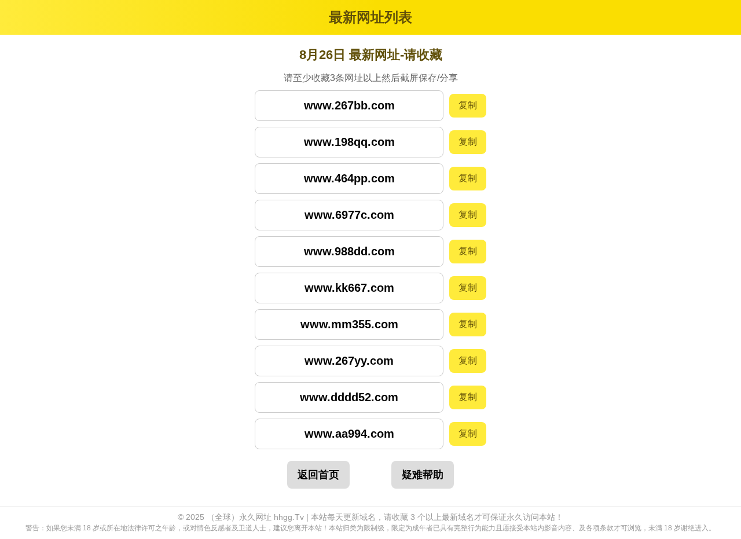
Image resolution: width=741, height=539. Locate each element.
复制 (467, 105)
